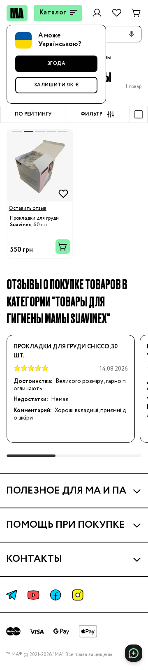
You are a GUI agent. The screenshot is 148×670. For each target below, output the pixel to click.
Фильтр (91, 114)
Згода (56, 63)
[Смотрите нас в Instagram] (78, 594)
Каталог (53, 12)
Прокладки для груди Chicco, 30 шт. (66, 351)
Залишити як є (56, 84)
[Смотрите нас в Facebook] (55, 594)
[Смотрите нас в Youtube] (33, 594)
